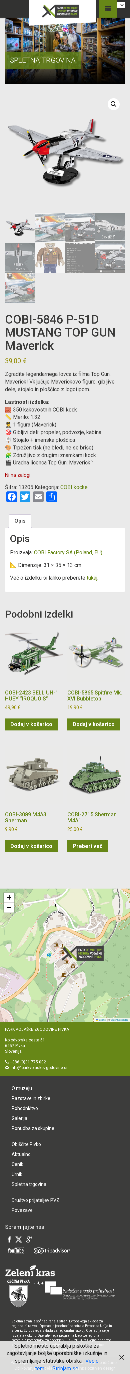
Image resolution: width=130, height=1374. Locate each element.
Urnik (17, 1174)
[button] (114, 104)
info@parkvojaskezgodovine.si (39, 1067)
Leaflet (102, 1019)
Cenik (17, 1164)
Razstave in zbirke (31, 1098)
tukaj (92, 578)
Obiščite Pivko (26, 1144)
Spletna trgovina (29, 1184)
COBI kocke (74, 487)
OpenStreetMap (119, 1019)
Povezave (22, 1210)
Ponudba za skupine (33, 1128)
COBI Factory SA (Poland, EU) (68, 552)
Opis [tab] (20, 521)
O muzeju (22, 1088)
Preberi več (87, 846)
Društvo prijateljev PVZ (35, 1200)
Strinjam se (65, 1368)
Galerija (19, 1118)
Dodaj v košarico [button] (31, 724)
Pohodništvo (25, 1108)
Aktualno (21, 1154)
